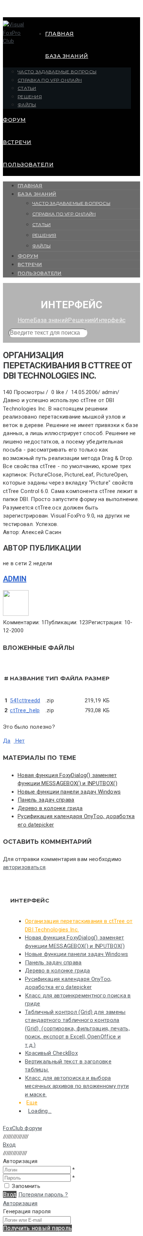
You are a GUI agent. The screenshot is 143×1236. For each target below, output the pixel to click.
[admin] (16, 614)
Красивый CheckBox (51, 1053)
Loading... (40, 1111)
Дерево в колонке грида (50, 808)
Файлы (27, 104)
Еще (31, 1102)
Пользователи (28, 164)
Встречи (17, 142)
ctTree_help (25, 710)
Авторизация (20, 1203)
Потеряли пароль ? (43, 1194)
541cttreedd (25, 700)
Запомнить (26, 1186)
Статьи (27, 88)
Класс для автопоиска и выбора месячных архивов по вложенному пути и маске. (77, 1086)
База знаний (66, 56)
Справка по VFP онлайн (50, 80)
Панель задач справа (46, 800)
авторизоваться (24, 867)
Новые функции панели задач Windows (69, 791)
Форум (14, 120)
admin (14, 578)
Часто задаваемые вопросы (57, 71)
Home (25, 320)
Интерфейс (109, 320)
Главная (59, 33)
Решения (30, 96)
